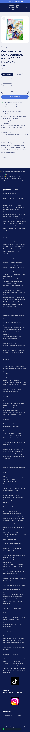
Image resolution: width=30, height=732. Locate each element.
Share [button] (4, 157)
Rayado (19, 74)
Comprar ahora (15, 96)
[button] (3, 8)
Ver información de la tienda (11, 107)
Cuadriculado (7, 74)
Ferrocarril (7, 78)
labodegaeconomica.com (13, 726)
